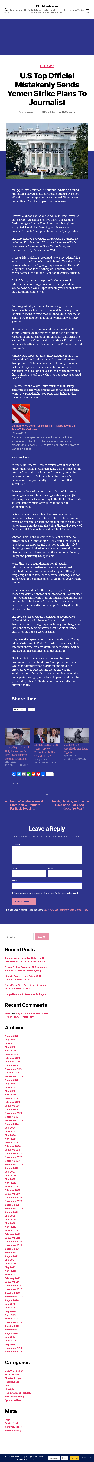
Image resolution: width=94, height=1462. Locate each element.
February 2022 (12, 1234)
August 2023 (12, 1168)
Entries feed (11, 1423)
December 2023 (13, 1153)
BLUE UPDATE (47, 66)
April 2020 (10, 1315)
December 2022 (13, 1197)
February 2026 (13, 1058)
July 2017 (10, 1337)
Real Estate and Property (18, 1393)
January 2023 (12, 1194)
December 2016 (13, 1348)
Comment (17, 844)
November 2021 (13, 1245)
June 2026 (10, 1043)
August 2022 (11, 1212)
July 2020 (10, 1304)
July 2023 (10, 1172)
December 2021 (13, 1241)
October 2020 (12, 1293)
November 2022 (13, 1201)
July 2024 (10, 1127)
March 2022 (11, 1230)
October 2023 (12, 1160)
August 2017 (11, 1333)
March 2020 (11, 1318)
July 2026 (10, 1039)
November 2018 (13, 1322)
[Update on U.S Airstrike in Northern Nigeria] (76, 735)
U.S (16, 783)
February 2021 (12, 1278)
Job (7, 1385)
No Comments (68, 112)
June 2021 (10, 1263)
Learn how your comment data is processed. (66, 910)
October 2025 (12, 1072)
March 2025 (11, 1098)
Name (15, 869)
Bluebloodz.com (47, 6)
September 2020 (14, 1296)
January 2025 (12, 1105)
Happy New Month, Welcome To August (26, 994)
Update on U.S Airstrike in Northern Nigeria (76, 748)
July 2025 (10, 1083)
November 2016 (13, 1351)
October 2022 (12, 1205)
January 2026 (12, 1061)
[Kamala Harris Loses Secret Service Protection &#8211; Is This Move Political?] (47, 735)
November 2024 (13, 1113)
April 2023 (10, 1183)
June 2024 (10, 1131)
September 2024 (14, 1120)
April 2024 (10, 1138)
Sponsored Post (13, 1400)
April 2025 (10, 1094)
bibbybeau (30, 112)
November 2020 (13, 1289)
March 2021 (11, 1274)
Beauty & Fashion (14, 1371)
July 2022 (10, 1216)
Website (15, 881)
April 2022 (10, 1227)
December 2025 (13, 1065)
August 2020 (12, 1300)
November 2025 (13, 1069)
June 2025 (10, 1087)
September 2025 (14, 1076)
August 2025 (12, 1080)
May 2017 (10, 1344)
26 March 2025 (48, 112)
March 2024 (11, 1142)
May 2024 (10, 1135)
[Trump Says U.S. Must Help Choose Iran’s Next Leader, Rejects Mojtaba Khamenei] (17, 736)
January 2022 (12, 1238)
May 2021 (10, 1267)
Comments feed (13, 1427)
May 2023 (10, 1179)
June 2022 (10, 1219)
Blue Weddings (13, 1378)
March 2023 (11, 1186)
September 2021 (14, 1252)
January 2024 (12, 1149)
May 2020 (10, 1311)
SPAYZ (8, 1013)
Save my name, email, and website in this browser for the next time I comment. (46, 893)
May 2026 (10, 1047)
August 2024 (12, 1124)
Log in (8, 1419)
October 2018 (12, 1326)
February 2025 (13, 1102)
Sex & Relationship (14, 1396)
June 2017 (10, 1340)
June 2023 (10, 1175)
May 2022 (10, 1223)
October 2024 (12, 1116)
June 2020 (10, 1307)
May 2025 (10, 1091)
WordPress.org (13, 1430)
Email (51, 869)
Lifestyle (9, 1389)
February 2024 (13, 1146)
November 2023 (13, 1157)
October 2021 (12, 1249)
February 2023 (13, 1190)
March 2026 (11, 1054)
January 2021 (12, 1282)
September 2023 (14, 1164)
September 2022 (14, 1208)
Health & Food (12, 1382)
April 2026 (10, 1050)
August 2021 (11, 1256)
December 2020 (13, 1285)
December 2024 (13, 1109)
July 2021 (10, 1260)
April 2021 (10, 1271)
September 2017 (14, 1329)
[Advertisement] (47, 37)
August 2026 (12, 1036)
